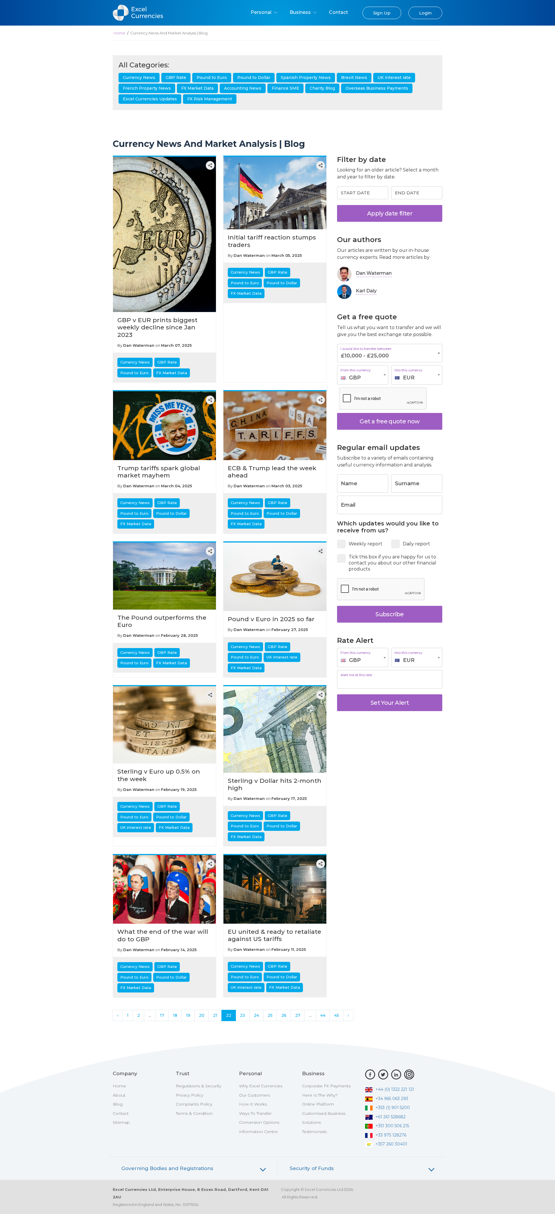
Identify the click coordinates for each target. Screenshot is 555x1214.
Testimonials (314, 1131)
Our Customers (254, 1095)
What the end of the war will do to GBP (162, 935)
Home (119, 33)
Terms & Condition (194, 1113)
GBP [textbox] (355, 377)
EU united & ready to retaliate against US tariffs (274, 935)
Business (301, 12)
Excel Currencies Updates (150, 99)
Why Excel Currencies (260, 1085)
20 (201, 1015)
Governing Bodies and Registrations (167, 1168)
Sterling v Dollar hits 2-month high (274, 784)
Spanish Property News (306, 77)
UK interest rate (394, 77)
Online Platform (318, 1104)
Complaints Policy (194, 1104)
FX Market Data (197, 88)
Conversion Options (259, 1122)
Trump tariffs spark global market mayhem (158, 471)
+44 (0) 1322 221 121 (394, 1089)
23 (242, 1015)
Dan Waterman (138, 345)
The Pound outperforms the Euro (161, 621)
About (119, 1095)
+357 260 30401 (391, 1144)
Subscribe (389, 614)
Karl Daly (366, 291)
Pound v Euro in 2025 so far (271, 619)
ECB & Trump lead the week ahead (272, 471)
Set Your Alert (390, 702)
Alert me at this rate (356, 675)
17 (162, 1015)
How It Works (253, 1104)
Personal (262, 12)
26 (283, 1015)
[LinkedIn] (396, 1074)
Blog (118, 1104)
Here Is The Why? (320, 1095)
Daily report (416, 544)
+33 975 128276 (390, 1135)
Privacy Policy (189, 1095)
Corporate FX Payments (326, 1085)
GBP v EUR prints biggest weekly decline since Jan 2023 (157, 327)
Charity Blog (322, 88)
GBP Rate (176, 77)
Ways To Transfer (255, 1113)
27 (297, 1015)
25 (270, 1015)
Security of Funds (312, 1168)
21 (215, 1015)
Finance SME (285, 88)
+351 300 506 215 (392, 1125)
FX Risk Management (209, 99)
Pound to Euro (212, 77)
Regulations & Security (198, 1085)
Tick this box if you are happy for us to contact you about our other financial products (392, 563)
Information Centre (258, 1131)
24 (256, 1015)
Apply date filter (389, 213)
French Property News (147, 88)
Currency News (139, 77)
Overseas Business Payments (376, 88)
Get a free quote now (389, 421)
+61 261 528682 (390, 1116)
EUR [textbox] (409, 377)
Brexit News (354, 77)
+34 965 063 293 (391, 1098)
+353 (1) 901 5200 (392, 1107)
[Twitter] (383, 1074)
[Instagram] (409, 1074)
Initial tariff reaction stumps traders (272, 241)
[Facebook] (370, 1074)
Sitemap (121, 1122)
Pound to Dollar (253, 77)
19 (188, 1015)
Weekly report (365, 544)
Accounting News (242, 88)
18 (175, 1015)
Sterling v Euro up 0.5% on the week (158, 775)
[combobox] (362, 375)
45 (336, 1015)
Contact (338, 12)
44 (322, 1015)
